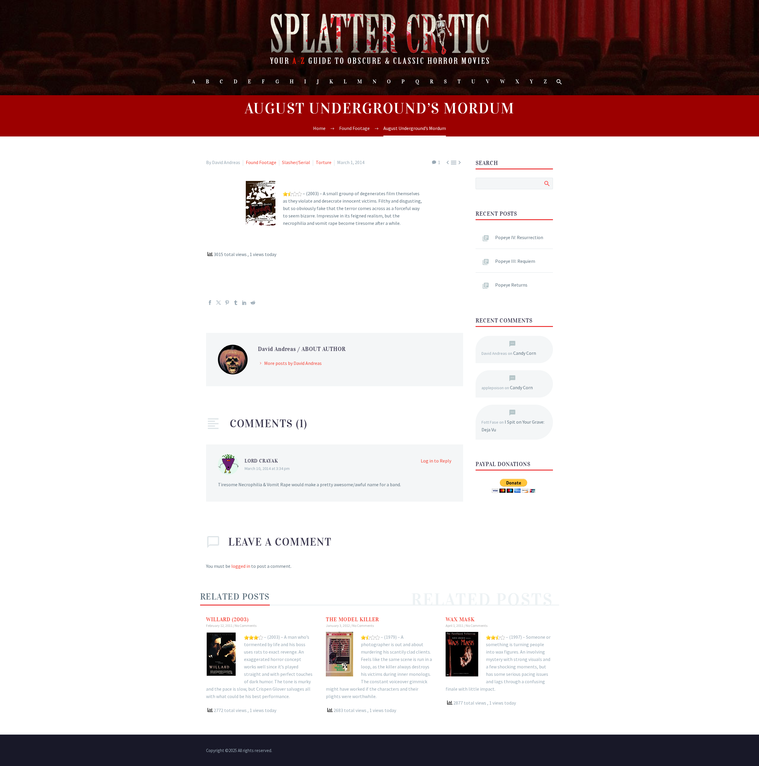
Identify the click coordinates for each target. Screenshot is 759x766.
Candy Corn (524, 353)
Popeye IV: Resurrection (519, 237)
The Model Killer (352, 619)
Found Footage (261, 162)
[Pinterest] (227, 302)
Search (546, 183)
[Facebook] (210, 302)
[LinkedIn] (244, 302)
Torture (323, 162)
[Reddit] (253, 302)
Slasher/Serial (296, 162)
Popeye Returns (511, 285)
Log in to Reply (436, 461)
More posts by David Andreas (293, 363)
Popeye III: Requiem (515, 261)
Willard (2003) (227, 619)
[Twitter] (218, 302)
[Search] (559, 81)
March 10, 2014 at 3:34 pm (267, 468)
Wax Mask (460, 619)
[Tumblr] (235, 302)
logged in (240, 566)
